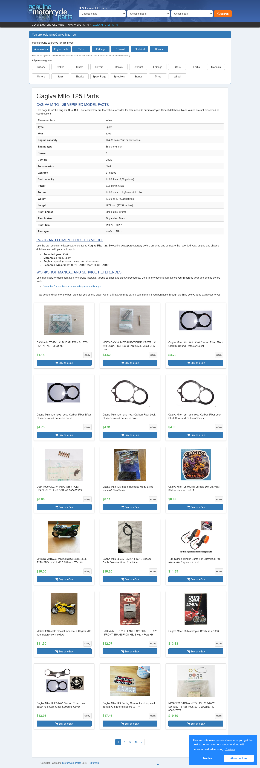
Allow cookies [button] (238, 758)
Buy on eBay (65, 363)
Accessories (41, 49)
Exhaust (120, 49)
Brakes (159, 49)
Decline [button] (207, 758)
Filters (177, 67)
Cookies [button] (230, 749)
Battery (41, 67)
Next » (138, 742)
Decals (119, 67)
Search (224, 13)
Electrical (140, 49)
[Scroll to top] (158, 764)
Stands (138, 76)
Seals (60, 76)
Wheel (177, 76)
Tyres (81, 49)
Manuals (216, 67)
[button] (64, 335)
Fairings (100, 49)
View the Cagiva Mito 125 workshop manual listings (72, 286)
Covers (99, 67)
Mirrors (41, 76)
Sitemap (94, 762)
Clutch (79, 67)
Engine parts (61, 49)
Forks (196, 67)
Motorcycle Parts (71, 762)
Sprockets (119, 76)
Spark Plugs (99, 76)
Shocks (80, 76)
